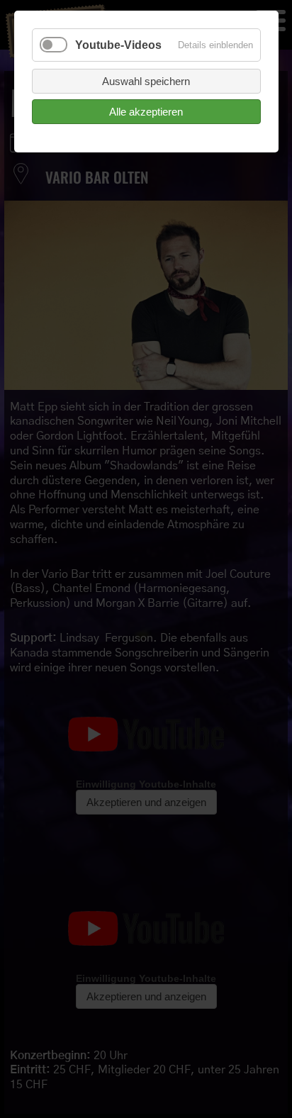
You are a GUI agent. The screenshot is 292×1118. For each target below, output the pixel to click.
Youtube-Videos (118, 45)
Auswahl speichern (146, 81)
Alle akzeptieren (146, 112)
